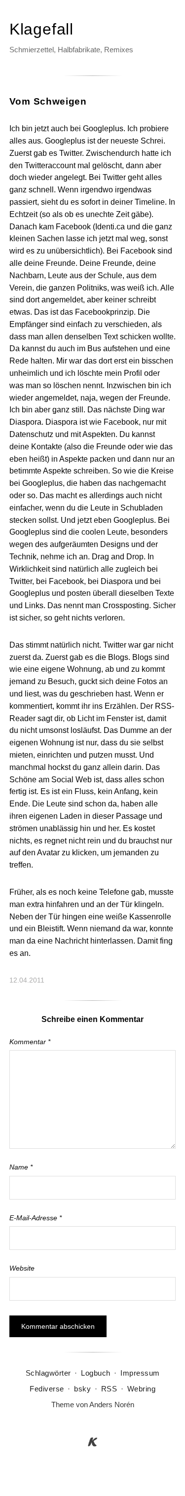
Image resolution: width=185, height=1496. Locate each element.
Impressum (140, 1373)
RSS (109, 1389)
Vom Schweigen (48, 101)
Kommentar (29, 1041)
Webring (141, 1389)
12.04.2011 (26, 980)
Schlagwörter (48, 1373)
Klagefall (41, 29)
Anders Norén (111, 1404)
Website (22, 1268)
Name (21, 1167)
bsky (82, 1389)
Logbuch (96, 1373)
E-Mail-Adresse (35, 1217)
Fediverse (47, 1389)
